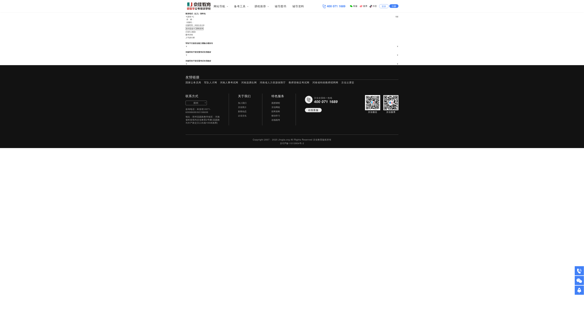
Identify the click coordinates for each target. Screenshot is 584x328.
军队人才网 (210, 82)
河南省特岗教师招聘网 (325, 82)
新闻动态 (242, 111)
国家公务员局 (193, 82)
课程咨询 (199, 28)
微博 (364, 5)
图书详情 (189, 34)
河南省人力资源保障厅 (273, 82)
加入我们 (242, 102)
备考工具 (240, 6)
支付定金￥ (190, 28)
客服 (355, 5)
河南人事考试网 (229, 82)
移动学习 (275, 115)
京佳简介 (242, 107)
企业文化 (242, 115)
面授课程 (275, 102)
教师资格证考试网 (299, 82)
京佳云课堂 (347, 82)
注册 (394, 6)
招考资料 (275, 111)
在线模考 (275, 119)
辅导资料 (298, 6)
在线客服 (313, 110)
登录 (384, 6)
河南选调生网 (249, 82)
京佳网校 (275, 107)
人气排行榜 (190, 37)
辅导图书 (280, 6)
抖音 (374, 5)
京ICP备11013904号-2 (292, 143)
